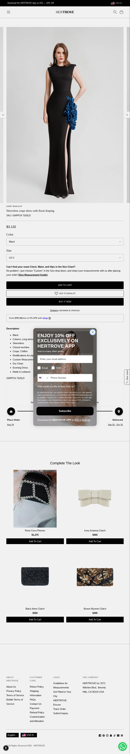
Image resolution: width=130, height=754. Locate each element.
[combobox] (43, 378)
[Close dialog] (92, 332)
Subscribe (65, 411)
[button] (6, 748)
